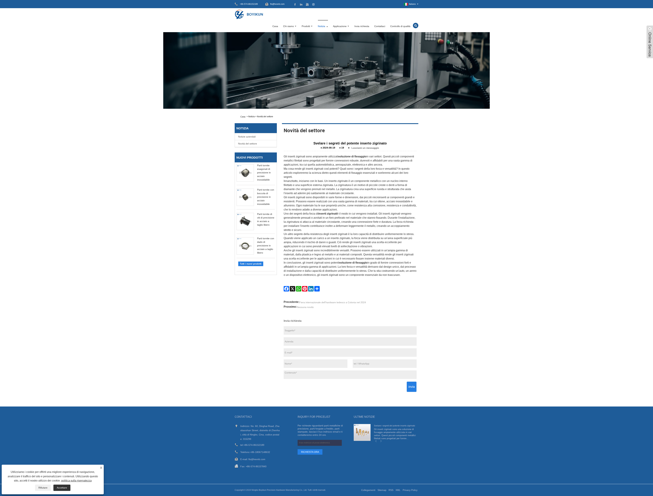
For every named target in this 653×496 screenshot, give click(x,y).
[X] (292, 288)
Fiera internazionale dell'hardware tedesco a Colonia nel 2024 (332, 302)
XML (398, 490)
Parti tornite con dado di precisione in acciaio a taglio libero (265, 245)
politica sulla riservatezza (76, 480)
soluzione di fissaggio (352, 156)
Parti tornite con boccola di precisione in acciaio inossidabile (265, 196)
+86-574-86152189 (254, 445)
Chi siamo (288, 26)
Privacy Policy (410, 490)
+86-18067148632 (260, 452)
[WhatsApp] (298, 288)
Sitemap (382, 490)
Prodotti (306, 26)
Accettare (62, 487)
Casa (275, 26)
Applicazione (340, 26)
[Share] (317, 288)
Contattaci (379, 26)
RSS (391, 490)
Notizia (321, 26)
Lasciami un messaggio (365, 147)
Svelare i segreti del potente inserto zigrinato (394, 426)
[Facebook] (286, 288)
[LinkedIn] (311, 288)
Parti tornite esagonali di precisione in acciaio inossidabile (264, 172)
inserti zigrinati (327, 213)
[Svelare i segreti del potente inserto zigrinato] (362, 432)
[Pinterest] (304, 288)
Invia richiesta (361, 26)
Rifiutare (42, 487)
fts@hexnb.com (277, 4)
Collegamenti (368, 490)
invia (411, 386)
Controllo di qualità (400, 26)
